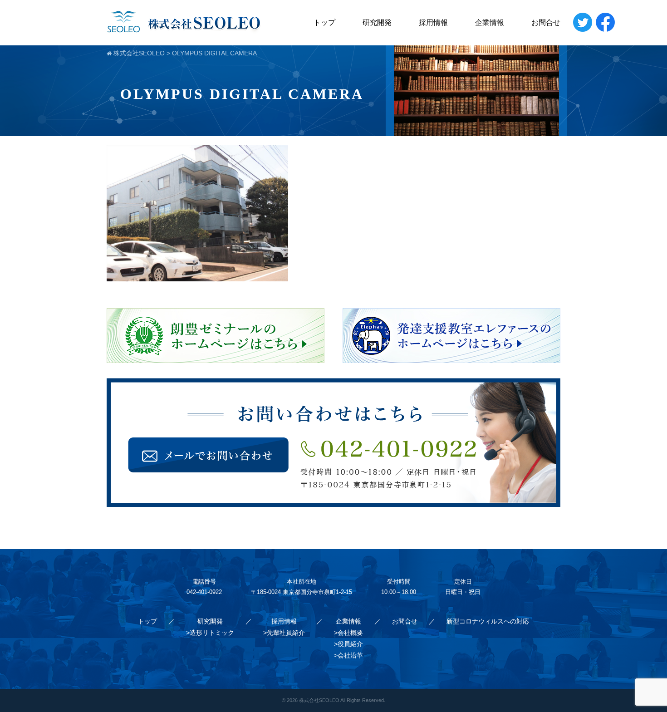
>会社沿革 (348, 655)
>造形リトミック (210, 632)
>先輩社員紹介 (284, 632)
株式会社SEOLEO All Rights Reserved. (342, 700)
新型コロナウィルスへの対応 (487, 621)
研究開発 (377, 22)
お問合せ (545, 22)
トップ (324, 22)
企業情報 (489, 22)
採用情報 (433, 22)
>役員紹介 (348, 644)
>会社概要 (348, 632)
